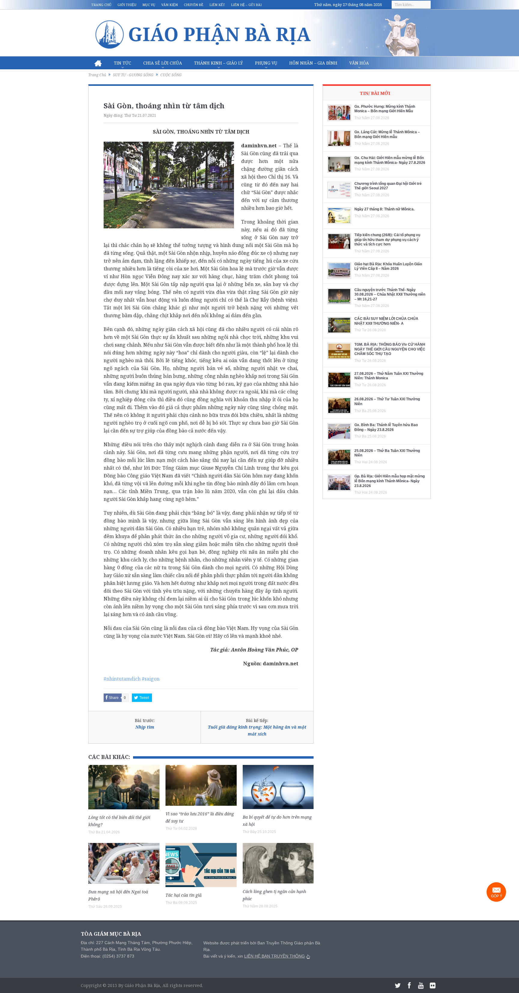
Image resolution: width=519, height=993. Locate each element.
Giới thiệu (126, 4)
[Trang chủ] (98, 63)
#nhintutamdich (122, 679)
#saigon (150, 679)
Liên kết (217, 4)
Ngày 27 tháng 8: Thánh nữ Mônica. (384, 209)
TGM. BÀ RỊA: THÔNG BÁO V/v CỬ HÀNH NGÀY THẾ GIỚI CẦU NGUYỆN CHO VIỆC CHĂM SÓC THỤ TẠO (389, 349)
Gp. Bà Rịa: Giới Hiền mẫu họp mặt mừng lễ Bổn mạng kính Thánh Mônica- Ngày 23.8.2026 (389, 481)
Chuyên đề (193, 4)
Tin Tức (122, 63)
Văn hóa (359, 63)
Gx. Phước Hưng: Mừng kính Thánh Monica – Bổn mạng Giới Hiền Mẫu (384, 108)
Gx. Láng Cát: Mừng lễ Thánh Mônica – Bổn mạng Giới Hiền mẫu (387, 134)
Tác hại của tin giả (183, 895)
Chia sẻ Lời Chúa (162, 63)
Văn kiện (169, 4)
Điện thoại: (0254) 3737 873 (107, 956)
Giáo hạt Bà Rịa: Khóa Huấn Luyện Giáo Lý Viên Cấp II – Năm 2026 (388, 266)
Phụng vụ (266, 63)
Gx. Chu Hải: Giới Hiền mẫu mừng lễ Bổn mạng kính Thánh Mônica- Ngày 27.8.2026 (389, 160)
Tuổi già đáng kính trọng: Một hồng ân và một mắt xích (257, 730)
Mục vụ (148, 4)
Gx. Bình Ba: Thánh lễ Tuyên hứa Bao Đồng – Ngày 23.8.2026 (386, 427)
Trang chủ (101, 4)
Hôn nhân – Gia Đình (313, 63)
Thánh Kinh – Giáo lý (218, 63)
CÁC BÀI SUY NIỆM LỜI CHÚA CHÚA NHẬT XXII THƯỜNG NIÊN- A (386, 321)
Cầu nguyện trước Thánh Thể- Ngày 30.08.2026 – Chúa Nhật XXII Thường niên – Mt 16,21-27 (389, 294)
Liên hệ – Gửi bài (246, 4)
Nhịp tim (144, 727)
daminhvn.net (259, 145)
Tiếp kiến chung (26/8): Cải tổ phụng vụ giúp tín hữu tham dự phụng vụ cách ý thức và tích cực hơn (387, 239)
